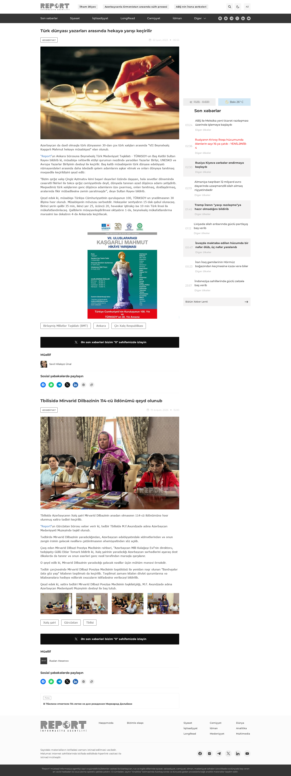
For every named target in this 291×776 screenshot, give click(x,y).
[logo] (54, 6)
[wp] (51, 384)
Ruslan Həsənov (59, 660)
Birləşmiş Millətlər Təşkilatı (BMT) (65, 325)
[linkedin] (243, 18)
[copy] (91, 384)
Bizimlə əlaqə (135, 722)
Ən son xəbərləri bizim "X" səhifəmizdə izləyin (113, 342)
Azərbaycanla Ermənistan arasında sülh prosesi (136, 6)
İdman (214, 728)
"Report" (46, 526)
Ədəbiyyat (49, 40)
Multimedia (243, 733)
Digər (198, 18)
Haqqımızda (106, 722)
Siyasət (188, 722)
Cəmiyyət (215, 722)
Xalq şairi (49, 622)
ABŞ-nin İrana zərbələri (191, 6)
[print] (83, 384)
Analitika (241, 728)
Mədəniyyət (217, 733)
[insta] (226, 18)
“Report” (46, 156)
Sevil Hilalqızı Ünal (60, 364)
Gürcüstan (71, 622)
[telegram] (231, 18)
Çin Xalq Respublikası (128, 325)
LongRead (190, 733)
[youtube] (249, 18)
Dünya (240, 722)
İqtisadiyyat (191, 728)
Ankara (101, 325)
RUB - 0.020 (201, 102)
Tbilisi (90, 622)
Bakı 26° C (237, 102)
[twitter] (237, 18)
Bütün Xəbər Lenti (196, 301)
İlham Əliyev (88, 6)
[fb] (220, 18)
